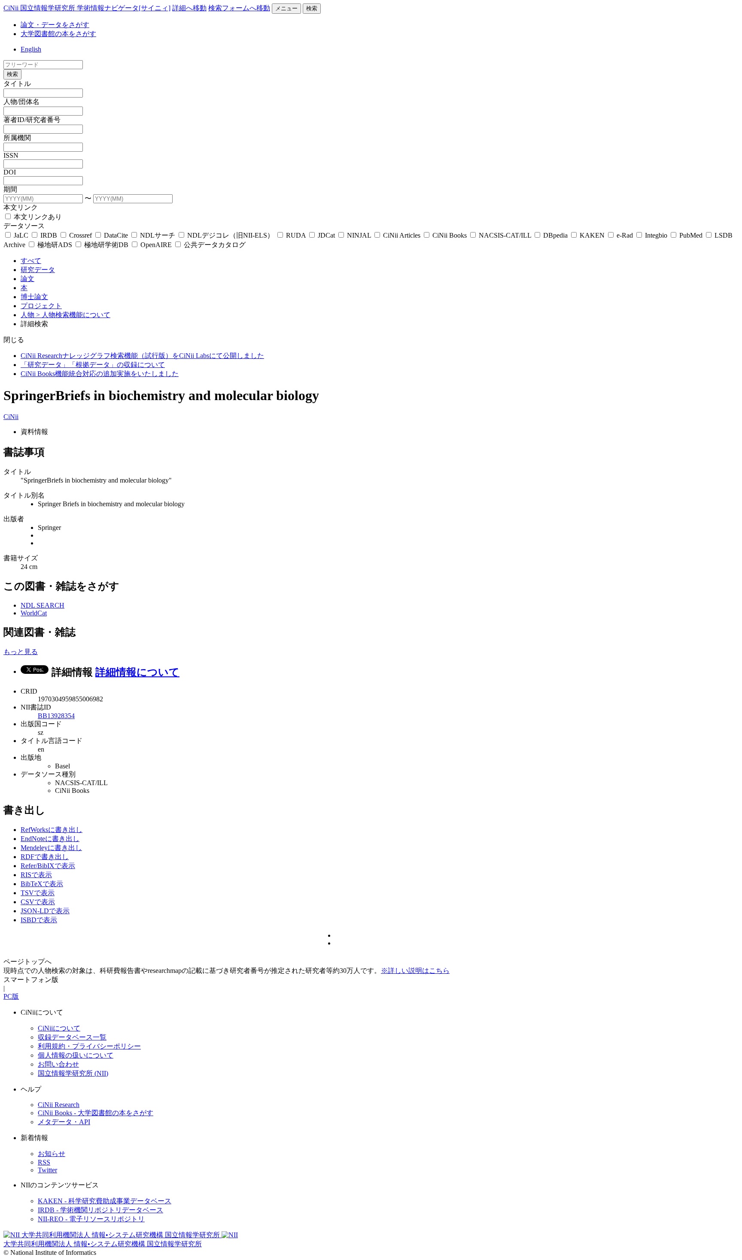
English (31, 49)
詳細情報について (137, 672)
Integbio (656, 235)
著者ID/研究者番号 (32, 119)
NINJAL (359, 235)
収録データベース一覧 (72, 1037)
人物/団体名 (21, 101)
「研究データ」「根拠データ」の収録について (93, 364)
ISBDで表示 (39, 920)
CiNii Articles (401, 235)
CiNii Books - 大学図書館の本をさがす (95, 1112)
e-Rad (625, 235)
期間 (10, 189)
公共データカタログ (214, 244)
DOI (9, 172)
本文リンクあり (37, 216)
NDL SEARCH (42, 605)
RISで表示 (36, 874)
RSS (44, 1162)
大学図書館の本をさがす (58, 33)
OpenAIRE (156, 244)
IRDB (49, 235)
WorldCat (34, 613)
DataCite (116, 235)
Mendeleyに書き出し (51, 847)
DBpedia (555, 235)
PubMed (691, 235)
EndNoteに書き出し (50, 838)
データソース (24, 225)
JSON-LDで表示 (45, 910)
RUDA (295, 235)
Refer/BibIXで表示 (48, 865)
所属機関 (17, 137)
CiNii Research (58, 1104)
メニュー (286, 8)
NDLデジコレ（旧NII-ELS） (231, 235)
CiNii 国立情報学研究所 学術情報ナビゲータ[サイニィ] (86, 8)
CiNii (10, 416)
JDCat (326, 235)
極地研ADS (55, 244)
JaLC (21, 235)
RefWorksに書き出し (51, 829)
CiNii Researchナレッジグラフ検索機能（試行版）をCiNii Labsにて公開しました (142, 355)
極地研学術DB (106, 244)
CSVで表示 (38, 901)
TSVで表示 (38, 892)
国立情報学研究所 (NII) (73, 1073)
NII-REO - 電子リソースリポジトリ (91, 1219)
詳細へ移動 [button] (189, 8)
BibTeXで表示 (42, 883)
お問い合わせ (58, 1064)
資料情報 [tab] (34, 431)
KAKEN (592, 235)
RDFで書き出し (45, 856)
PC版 (11, 996)
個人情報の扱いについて (75, 1055)
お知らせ (51, 1153)
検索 (311, 8)
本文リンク (20, 207)
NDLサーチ (157, 235)
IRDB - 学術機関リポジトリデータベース (100, 1210)
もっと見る (20, 651)
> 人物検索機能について (73, 314)
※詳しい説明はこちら (415, 970)
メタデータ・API (64, 1121)
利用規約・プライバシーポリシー (89, 1046)
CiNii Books (449, 235)
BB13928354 (56, 715)
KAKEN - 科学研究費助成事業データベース (104, 1201)
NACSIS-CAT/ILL (505, 235)
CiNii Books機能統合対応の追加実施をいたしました (100, 373)
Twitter (47, 1170)
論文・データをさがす (55, 24)
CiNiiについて (59, 1028)
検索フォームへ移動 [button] (239, 8)
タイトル (17, 83)
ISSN (10, 155)
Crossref (80, 235)
